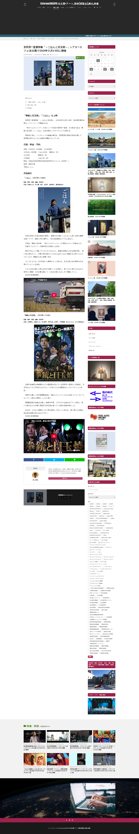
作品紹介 (29, 108)
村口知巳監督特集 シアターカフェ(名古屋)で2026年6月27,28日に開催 (57, 747)
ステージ (49, 7)
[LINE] (75, 459)
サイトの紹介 (92, 338)
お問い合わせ (92, 333)
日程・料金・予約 (31, 105)
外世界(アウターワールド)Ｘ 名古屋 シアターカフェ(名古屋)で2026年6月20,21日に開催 (104, 747)
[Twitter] (54, 459)
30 (112, 69)
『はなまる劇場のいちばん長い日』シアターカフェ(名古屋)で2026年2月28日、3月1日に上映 (34, 770)
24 (91, 69)
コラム (79, 7)
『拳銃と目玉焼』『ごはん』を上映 (35, 102)
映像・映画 (56, 7)
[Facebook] (34, 459)
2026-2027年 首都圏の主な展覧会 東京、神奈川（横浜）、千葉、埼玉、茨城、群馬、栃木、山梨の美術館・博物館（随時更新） (101, 172)
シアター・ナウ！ (87, 7)
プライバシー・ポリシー (95, 346)
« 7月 (91, 74)
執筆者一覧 (91, 350)
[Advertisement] (69, 22)
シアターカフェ (54, 54)
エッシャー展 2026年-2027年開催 (97, 278)
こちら (30, 167)
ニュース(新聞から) (70, 7)
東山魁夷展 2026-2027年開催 (96, 216)
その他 (62, 7)
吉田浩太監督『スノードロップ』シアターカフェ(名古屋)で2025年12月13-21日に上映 (81, 770)
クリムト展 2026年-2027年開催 (97, 237)
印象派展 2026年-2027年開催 (96, 257)
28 (105, 69)
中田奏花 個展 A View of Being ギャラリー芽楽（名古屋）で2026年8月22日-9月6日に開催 (101, 195)
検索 (90, 656)
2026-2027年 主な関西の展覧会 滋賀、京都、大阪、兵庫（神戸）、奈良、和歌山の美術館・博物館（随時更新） (101, 300)
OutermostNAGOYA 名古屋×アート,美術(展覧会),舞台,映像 (69, 3)
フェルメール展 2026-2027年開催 (97, 150)
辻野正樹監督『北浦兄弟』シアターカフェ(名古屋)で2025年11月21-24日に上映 (104, 770)
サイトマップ (92, 342)
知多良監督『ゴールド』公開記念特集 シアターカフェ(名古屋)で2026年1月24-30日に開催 (58, 770)
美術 (43, 7)
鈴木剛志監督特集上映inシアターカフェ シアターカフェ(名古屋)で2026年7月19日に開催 (35, 747)
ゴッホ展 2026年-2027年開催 (96, 322)
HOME (39, 7)
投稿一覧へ (65, 478)
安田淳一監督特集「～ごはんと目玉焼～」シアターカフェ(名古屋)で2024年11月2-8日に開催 (58, 38)
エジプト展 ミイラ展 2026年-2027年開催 (100, 129)
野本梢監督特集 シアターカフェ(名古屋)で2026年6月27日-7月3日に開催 (80, 747)
